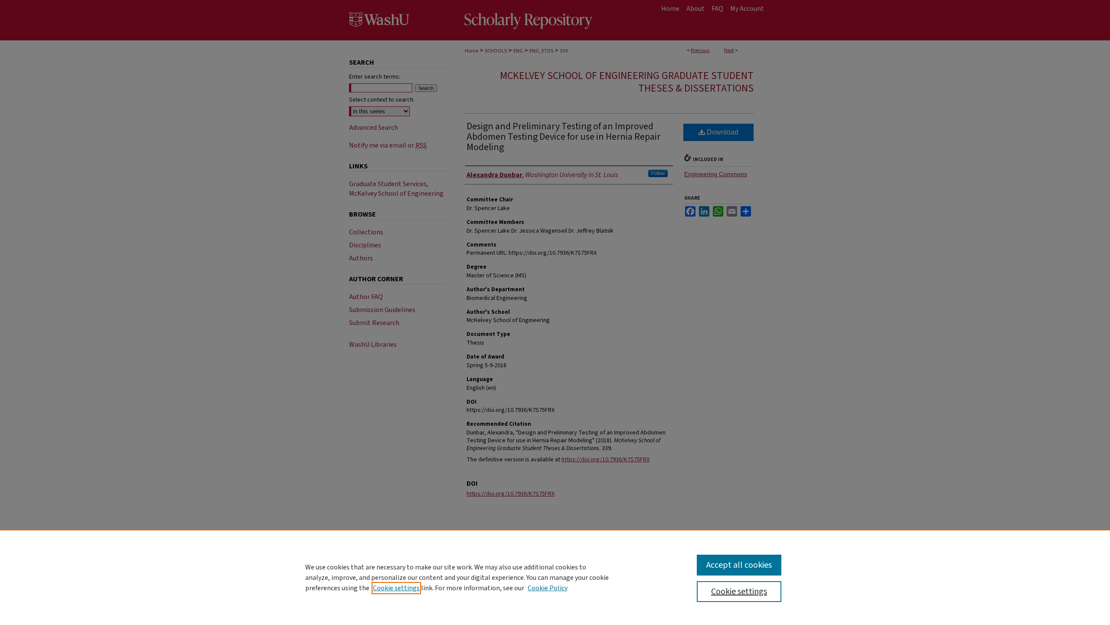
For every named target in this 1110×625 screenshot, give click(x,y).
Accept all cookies (739, 565)
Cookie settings (396, 588)
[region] (555, 577)
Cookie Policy (548, 588)
